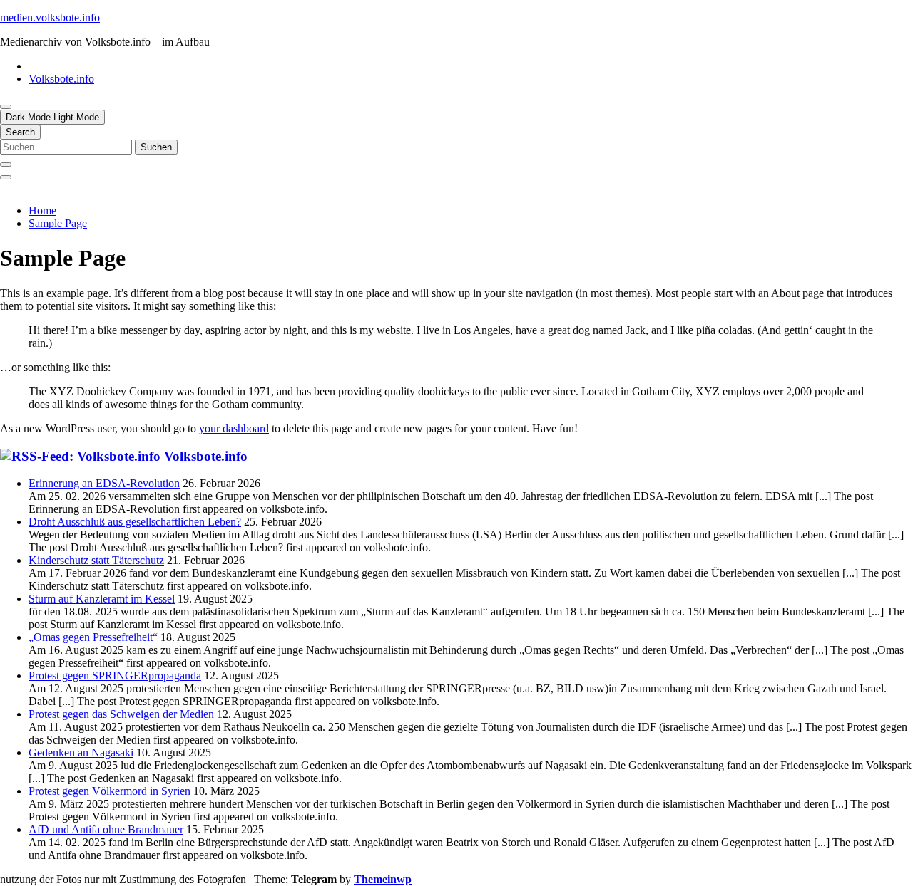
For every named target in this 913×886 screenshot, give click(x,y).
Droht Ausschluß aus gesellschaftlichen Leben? (135, 522)
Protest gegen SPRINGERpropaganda (115, 675)
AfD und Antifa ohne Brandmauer (106, 829)
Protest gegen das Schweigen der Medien (121, 714)
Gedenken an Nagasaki (81, 752)
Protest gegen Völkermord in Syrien (109, 791)
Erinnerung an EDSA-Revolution (104, 483)
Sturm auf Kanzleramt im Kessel (102, 599)
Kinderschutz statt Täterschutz (96, 560)
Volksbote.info (61, 79)
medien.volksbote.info (50, 17)
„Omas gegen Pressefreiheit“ (93, 637)
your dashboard (234, 428)
